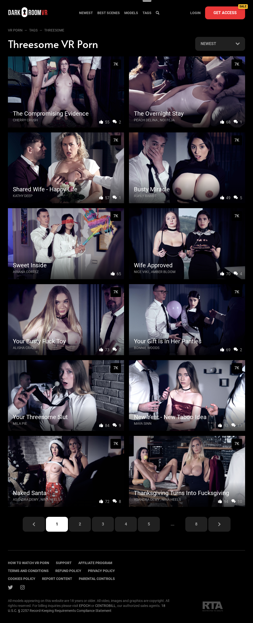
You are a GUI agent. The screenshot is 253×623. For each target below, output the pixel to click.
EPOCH (84, 606)
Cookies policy (21, 579)
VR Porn (15, 30)
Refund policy (68, 571)
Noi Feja (167, 120)
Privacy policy (101, 571)
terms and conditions (28, 571)
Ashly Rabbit (145, 196)
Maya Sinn (142, 423)
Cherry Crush (25, 120)
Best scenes (108, 13)
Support (64, 563)
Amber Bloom (163, 272)
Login (195, 13)
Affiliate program (95, 563)
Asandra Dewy (25, 499)
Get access (229, 10)
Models (131, 13)
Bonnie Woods (146, 348)
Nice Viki (141, 272)
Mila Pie (20, 423)
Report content (57, 579)
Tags (147, 13)
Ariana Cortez (26, 272)
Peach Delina (146, 120)
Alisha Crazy (24, 348)
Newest (86, 13)
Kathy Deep (23, 196)
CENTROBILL (105, 606)
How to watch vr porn (28, 563)
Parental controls (97, 579)
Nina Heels (50, 499)
